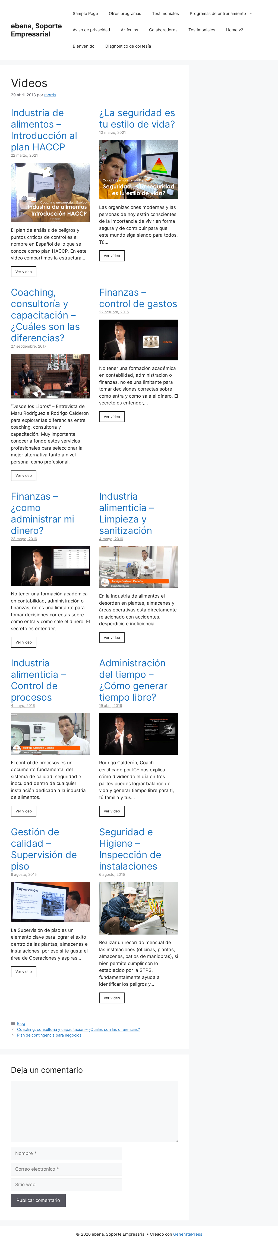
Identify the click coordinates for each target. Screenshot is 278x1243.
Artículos (129, 29)
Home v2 (234, 29)
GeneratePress (187, 1234)
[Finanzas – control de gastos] (138, 356)
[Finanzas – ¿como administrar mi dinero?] (50, 582)
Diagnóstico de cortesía (128, 46)
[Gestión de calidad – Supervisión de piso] (50, 918)
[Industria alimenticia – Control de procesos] (50, 751)
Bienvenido (83, 46)
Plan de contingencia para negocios (49, 1035)
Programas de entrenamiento (218, 13)
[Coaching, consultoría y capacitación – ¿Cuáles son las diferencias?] (50, 394)
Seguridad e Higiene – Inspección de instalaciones (130, 849)
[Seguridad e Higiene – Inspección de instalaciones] (138, 931)
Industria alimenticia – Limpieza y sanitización (126, 513)
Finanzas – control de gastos (138, 297)
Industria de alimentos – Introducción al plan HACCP (44, 130)
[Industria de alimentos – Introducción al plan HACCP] (50, 218)
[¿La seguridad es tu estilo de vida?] (138, 196)
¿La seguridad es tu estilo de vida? (137, 118)
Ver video (23, 272)
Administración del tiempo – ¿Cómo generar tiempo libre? (133, 680)
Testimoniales (165, 13)
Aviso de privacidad (91, 29)
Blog (21, 1023)
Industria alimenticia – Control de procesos (38, 680)
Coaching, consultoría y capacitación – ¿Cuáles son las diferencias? (45, 315)
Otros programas (125, 13)
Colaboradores (163, 29)
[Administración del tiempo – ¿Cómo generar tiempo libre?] (138, 751)
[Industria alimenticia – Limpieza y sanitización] (138, 584)
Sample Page (85, 13)
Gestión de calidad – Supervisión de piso (44, 849)
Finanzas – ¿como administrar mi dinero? (42, 513)
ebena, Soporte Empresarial (36, 30)
